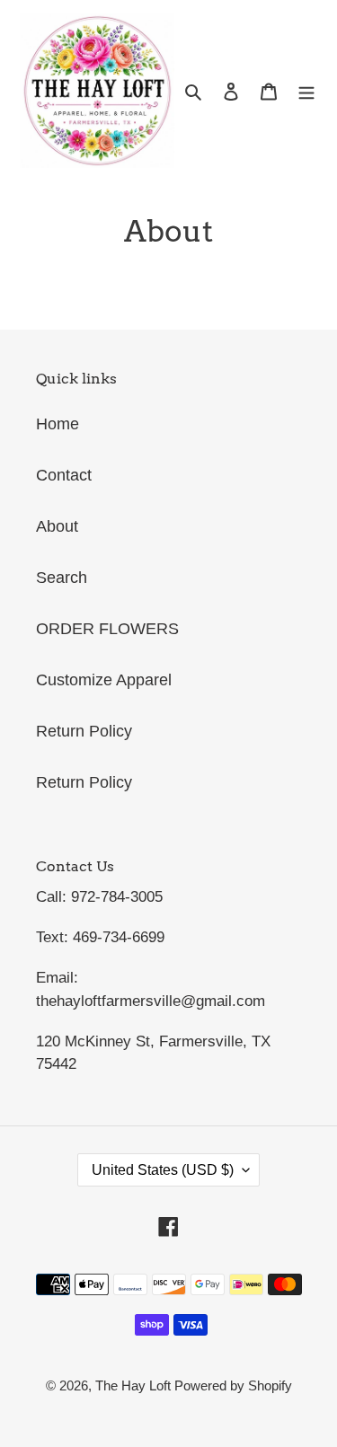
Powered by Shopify (233, 1385)
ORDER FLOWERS (107, 629)
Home (57, 424)
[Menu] (306, 90)
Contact (64, 475)
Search (61, 578)
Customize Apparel (104, 680)
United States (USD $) (163, 1170)
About (57, 526)
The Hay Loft (134, 1385)
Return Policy (84, 731)
